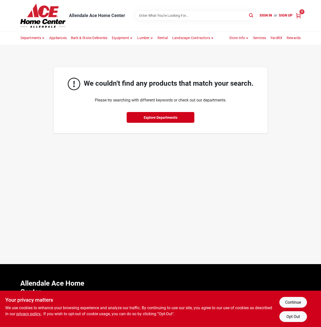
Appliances (58, 38)
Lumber (143, 38)
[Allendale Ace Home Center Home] (42, 16)
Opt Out (293, 316)
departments (31, 38)
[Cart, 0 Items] (298, 15)
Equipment (120, 38)
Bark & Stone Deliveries (89, 38)
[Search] (251, 15)
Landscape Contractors (191, 38)
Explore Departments (160, 118)
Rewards (294, 38)
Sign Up (285, 15)
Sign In (266, 15)
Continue (293, 302)
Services (259, 38)
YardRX (276, 38)
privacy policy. (28, 313)
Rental (162, 38)
